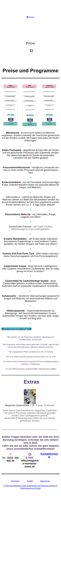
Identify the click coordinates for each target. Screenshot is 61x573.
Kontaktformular (49, 455)
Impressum (15, 481)
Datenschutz (45, 481)
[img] (30, 7)
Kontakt (30, 481)
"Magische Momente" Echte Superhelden (20, 486)
